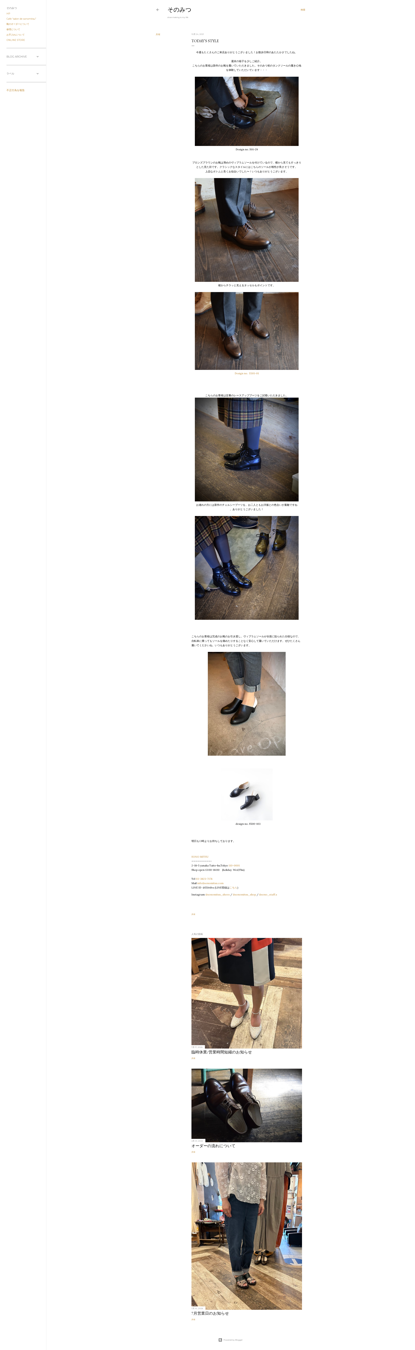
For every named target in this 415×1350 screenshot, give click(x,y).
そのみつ (179, 9)
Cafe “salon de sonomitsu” (21, 18)
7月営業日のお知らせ (210, 1313)
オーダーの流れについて (213, 1145)
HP (8, 13)
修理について (13, 29)
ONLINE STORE (15, 40)
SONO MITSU (200, 856)
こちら (233, 887)
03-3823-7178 (204, 878)
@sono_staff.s (268, 894)
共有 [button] (158, 34)
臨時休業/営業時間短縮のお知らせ (221, 1052)
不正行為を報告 (15, 90)
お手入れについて (15, 34)
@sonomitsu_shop (244, 894)
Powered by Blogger (233, 1340)
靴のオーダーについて (17, 24)
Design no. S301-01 (247, 373)
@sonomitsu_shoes (217, 894)
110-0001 (234, 865)
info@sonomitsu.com (210, 883)
